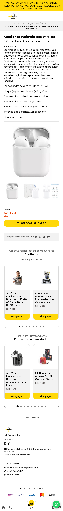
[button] (48, 237)
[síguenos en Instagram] (5, 443)
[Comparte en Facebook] (32, 237)
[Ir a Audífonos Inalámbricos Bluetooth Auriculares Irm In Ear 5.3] (17, 356)
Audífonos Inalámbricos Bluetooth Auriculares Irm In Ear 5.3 (16, 379)
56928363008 (14, 475)
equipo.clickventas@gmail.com (23, 468)
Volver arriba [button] (32, 417)
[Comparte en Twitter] (36, 237)
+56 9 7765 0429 (15, 471)
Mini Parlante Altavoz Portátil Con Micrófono (44, 376)
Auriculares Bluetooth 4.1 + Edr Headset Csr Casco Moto (44, 298)
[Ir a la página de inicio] (3, 507)
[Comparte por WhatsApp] (40, 237)
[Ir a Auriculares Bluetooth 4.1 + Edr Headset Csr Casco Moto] (45, 277)
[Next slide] (55, 152)
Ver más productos (30, 259)
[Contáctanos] (59, 507)
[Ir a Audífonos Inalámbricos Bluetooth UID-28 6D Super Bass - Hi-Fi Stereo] (17, 277)
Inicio (16, 23)
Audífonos (41, 23)
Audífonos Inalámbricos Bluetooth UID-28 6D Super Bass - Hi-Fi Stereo (16, 299)
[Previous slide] (8, 152)
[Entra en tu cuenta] (52, 507)
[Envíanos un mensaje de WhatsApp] (56, 504)
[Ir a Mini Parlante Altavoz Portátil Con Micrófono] (45, 356)
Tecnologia (27, 23)
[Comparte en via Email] (44, 237)
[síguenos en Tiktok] (8, 443)
